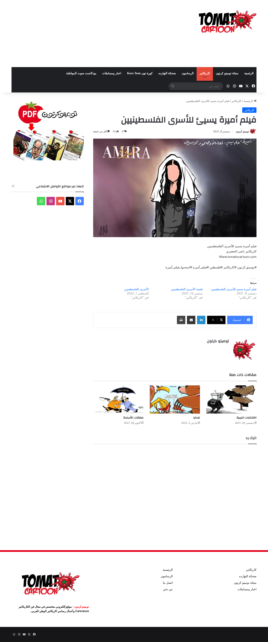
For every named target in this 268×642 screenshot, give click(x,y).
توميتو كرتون (242, 131)
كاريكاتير (205, 73)
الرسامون (188, 73)
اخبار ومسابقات (111, 73)
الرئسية (249, 73)
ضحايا (196, 417)
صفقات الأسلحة (133, 417)
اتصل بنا (168, 582)
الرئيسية (249, 101)
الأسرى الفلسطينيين (136, 289)
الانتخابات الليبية (246, 417)
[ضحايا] (175, 399)
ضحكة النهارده (167, 73)
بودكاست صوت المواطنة (81, 73)
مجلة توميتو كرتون (227, 73)
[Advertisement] (92, 33)
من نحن (168, 589)
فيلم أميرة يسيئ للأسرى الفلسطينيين (233, 289)
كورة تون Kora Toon (140, 73)
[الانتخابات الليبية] (231, 399)
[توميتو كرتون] (227, 21)
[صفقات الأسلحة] (118, 399)
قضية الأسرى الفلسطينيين (187, 289)
